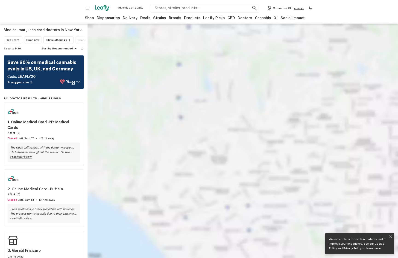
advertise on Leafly (130, 7)
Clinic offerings (56, 40)
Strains (159, 18)
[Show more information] (82, 48)
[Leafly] (102, 8)
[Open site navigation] (87, 8)
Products (192, 18)
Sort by (46, 48)
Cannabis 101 (266, 18)
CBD (231, 18)
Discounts (85, 40)
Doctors (245, 18)
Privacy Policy (352, 248)
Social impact (293, 18)
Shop (89, 18)
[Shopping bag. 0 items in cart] (310, 8)
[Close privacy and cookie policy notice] (390, 237)
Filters (14, 40)
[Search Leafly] (254, 8)
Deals (145, 18)
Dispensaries (108, 18)
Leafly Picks (214, 18)
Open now (32, 40)
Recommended (62, 48)
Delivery (130, 18)
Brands (175, 18)
